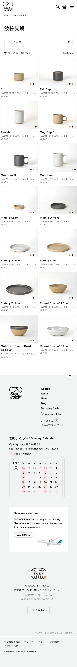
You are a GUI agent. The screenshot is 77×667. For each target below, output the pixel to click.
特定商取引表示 (12, 642)
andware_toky (53, 414)
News (44, 398)
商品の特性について (52, 424)
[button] (58, 7)
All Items (45, 388)
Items (13, 15)
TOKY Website (38, 610)
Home (6, 15)
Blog (43, 403)
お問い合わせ (11, 646)
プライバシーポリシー (35, 642)
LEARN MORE (23, 535)
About (44, 393)
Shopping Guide (50, 408)
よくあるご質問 (49, 420)
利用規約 (55, 642)
